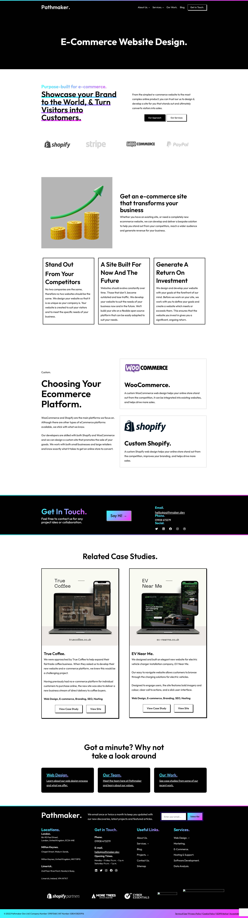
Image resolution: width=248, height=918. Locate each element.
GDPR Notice (222, 913)
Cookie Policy (209, 913)
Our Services (177, 117)
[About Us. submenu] (149, 7)
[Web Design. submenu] (188, 838)
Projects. (141, 854)
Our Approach (154, 117)
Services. (157, 7)
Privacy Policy (194, 913)
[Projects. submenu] (148, 855)
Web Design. (57, 774)
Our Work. (168, 774)
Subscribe (194, 816)
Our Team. (112, 774)
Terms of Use (181, 913)
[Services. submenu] (163, 7)
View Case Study (68, 709)
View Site (95, 709)
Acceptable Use (237, 913)
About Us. (143, 7)
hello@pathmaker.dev (170, 512)
